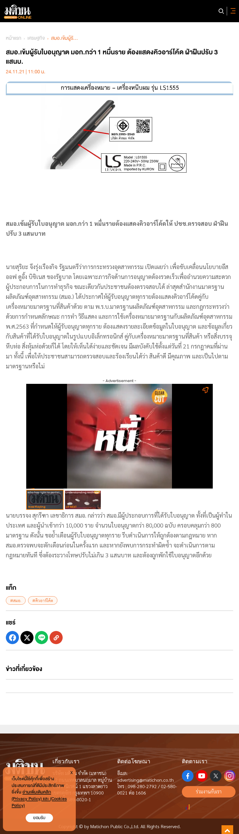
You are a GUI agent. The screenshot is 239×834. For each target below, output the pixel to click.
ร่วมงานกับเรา (209, 791)
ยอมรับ (39, 817)
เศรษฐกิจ (36, 38)
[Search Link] (221, 11)
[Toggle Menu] (232, 11)
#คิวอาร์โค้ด (42, 600)
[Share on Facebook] (12, 637)
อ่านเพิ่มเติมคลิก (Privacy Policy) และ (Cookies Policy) (39, 798)
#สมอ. (15, 600)
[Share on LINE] (41, 637)
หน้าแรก (13, 38)
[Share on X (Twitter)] (27, 637)
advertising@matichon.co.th (145, 780)
